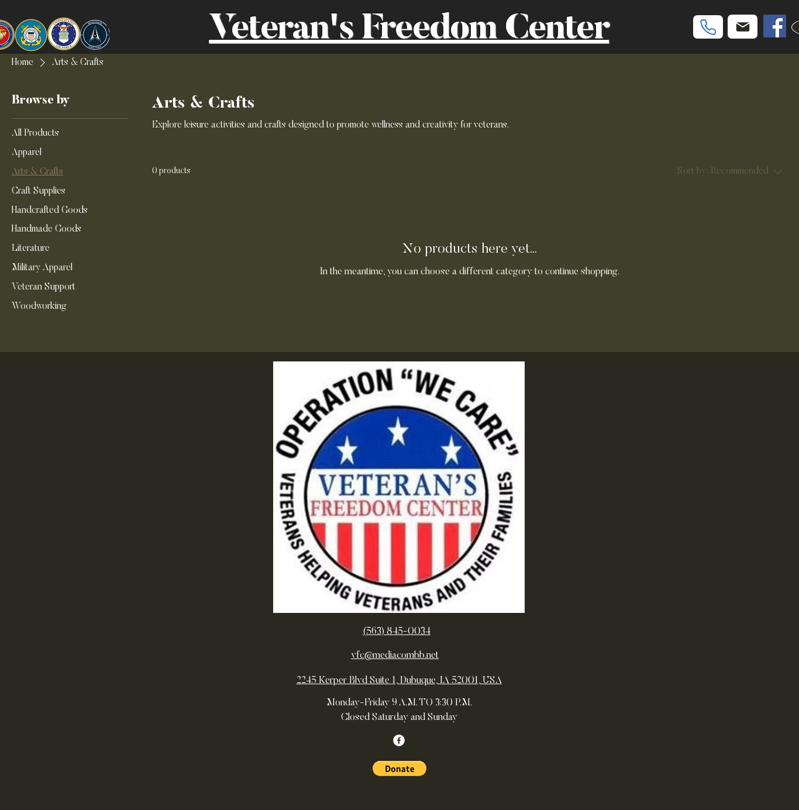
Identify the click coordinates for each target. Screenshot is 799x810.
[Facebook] (774, 26)
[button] (399, 768)
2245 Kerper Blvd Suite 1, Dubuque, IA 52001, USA (399, 681)
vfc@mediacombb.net (395, 656)
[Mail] (742, 27)
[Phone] (708, 27)
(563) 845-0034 (397, 632)
